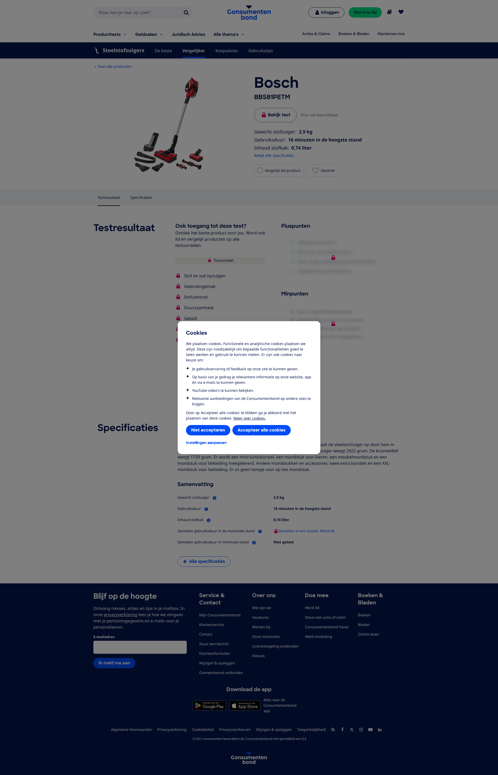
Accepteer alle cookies (262, 430)
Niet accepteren (208, 430)
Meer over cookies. (249, 418)
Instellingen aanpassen (206, 442)
